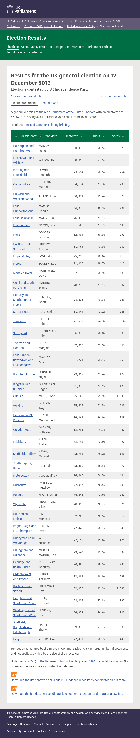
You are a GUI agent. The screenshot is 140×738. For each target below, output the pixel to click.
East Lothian (21, 225)
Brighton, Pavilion (24, 374)
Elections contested (24, 103)
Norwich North (23, 273)
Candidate (50, 136)
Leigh (16, 639)
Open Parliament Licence (21, 717)
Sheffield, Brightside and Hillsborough (22, 627)
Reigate (18, 494)
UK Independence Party (81, 26)
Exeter (17, 234)
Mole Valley (21, 475)
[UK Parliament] (21, 9)
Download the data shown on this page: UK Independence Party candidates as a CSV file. (69, 680)
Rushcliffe (19, 485)
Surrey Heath (21, 311)
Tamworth (19, 321)
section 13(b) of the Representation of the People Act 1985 (57, 661)
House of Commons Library (44, 21)
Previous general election (27, 96)
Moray (17, 263)
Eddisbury (19, 441)
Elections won (49, 103)
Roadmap (25, 724)
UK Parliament (15, 21)
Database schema (86, 724)
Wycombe (19, 504)
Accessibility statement (20, 731)
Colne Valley (21, 184)
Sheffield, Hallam (24, 454)
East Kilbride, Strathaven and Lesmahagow (23, 360)
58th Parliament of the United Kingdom (69, 112)
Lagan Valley (21, 256)
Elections (13, 47)
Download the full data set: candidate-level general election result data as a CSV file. (67, 693)
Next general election (115, 96)
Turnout (95, 136)
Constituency (28, 136)
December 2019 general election (43, 26)
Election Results (74, 21)
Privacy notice (56, 731)
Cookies (41, 731)
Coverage (12, 724)
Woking (18, 405)
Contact (38, 724)
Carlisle (18, 396)
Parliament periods (100, 21)
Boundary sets (16, 52)
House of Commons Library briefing (46, 125)
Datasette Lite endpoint (59, 724)
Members (78, 47)
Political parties (59, 47)
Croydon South (22, 429)
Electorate (71, 136)
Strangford (20, 333)
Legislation (35, 52)
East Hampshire (23, 218)
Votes (116, 136)
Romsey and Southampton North (22, 299)
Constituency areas (33, 47)
